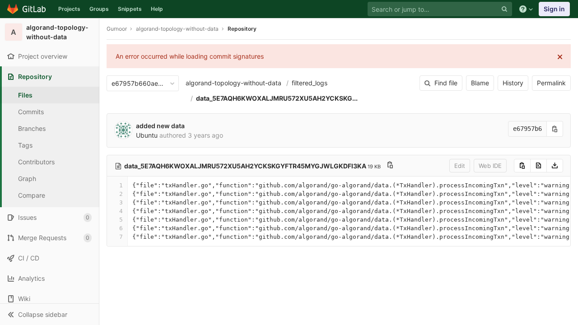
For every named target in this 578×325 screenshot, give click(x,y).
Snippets (130, 8)
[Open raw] (538, 165)
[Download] (554, 165)
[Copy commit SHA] (555, 129)
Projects (69, 8)
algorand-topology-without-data (233, 83)
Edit (459, 165)
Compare (31, 195)
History (513, 83)
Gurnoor (117, 28)
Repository (242, 28)
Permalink (551, 83)
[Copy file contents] (522, 165)
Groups (99, 8)
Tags (25, 145)
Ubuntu (147, 135)
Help (157, 8)
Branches (32, 128)
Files (25, 95)
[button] (49, 314)
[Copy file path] (390, 166)
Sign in (554, 9)
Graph (27, 178)
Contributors (36, 162)
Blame (480, 83)
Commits (31, 112)
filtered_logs (309, 83)
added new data (160, 126)
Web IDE (490, 165)
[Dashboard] (27, 9)
